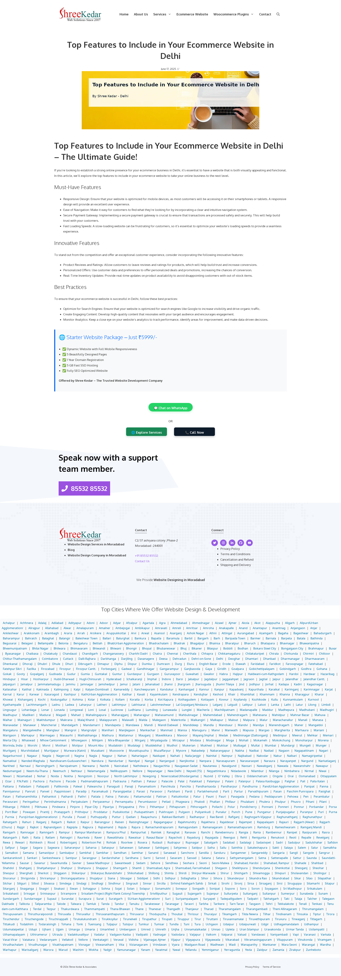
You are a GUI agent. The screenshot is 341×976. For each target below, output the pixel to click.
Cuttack (68, 659)
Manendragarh (279, 725)
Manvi (216, 730)
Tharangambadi (256, 909)
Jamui (124, 684)
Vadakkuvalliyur (78, 934)
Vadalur (99, 934)
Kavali (141, 694)
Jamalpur (27, 684)
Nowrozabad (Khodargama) (180, 776)
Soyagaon (271, 889)
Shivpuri (280, 873)
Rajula (122, 827)
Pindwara (58, 807)
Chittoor (324, 654)
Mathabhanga (87, 735)
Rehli (243, 837)
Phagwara (182, 802)
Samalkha (329, 848)
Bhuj (183, 648)
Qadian (131, 817)
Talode (61, 904)
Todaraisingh (47, 924)
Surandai (67, 899)
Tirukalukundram (85, 919)
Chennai (172, 654)
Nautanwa (210, 766)
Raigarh (56, 822)
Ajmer (233, 623)
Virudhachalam (13, 945)
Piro (142, 807)
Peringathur (31, 802)
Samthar (137, 853)
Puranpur (306, 812)
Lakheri (102, 705)
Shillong (153, 873)
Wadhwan (217, 945)
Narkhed (9, 766)
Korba (149, 699)
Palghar (290, 781)
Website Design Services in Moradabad (96, 544)
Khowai (8, 699)
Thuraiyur (210, 914)
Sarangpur (89, 858)
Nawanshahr (302, 766)
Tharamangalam (230, 909)
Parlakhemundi (207, 791)
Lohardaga (29, 710)
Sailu (223, 848)
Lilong (312, 705)
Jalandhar (292, 679)
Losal (102, 710)
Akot (257, 623)
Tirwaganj (298, 919)
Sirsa (250, 883)
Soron (255, 889)
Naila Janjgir (193, 756)
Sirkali (212, 883)
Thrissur (193, 914)
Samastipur (46, 853)
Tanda (105, 904)
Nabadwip (198, 751)
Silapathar (324, 878)
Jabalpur (193, 679)
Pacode (71, 781)
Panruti (30, 791)
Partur (238, 791)
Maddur (267, 710)
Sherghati (26, 873)
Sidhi (156, 878)
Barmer (255, 638)
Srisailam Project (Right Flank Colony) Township (113, 893)
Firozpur (65, 669)
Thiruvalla (64, 914)
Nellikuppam (118, 771)
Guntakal (101, 674)
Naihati (175, 756)
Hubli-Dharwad (64, 679)
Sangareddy (259, 853)
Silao (309, 878)
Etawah (241, 664)
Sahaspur (108, 848)
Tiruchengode (34, 919)
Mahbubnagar (188, 715)
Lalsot (262, 705)
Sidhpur (170, 878)
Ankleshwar (11, 633)
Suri (167, 899)
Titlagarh (316, 919)
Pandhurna (250, 786)
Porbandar (316, 807)
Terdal (37, 909)
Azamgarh (266, 633)
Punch (236, 812)
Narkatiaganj (327, 761)
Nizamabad (24, 776)
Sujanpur (213, 893)
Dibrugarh (85, 664)
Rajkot (34, 827)
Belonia (63, 643)
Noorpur (103, 776)
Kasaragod (51, 694)
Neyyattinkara (216, 771)
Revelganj (322, 837)
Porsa (333, 807)
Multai (255, 745)
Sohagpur (89, 889)
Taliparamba (43, 904)
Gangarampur (169, 669)
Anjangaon (298, 628)
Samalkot (11, 853)
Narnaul (25, 766)
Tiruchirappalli (58, 919)
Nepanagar (155, 771)
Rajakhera (208, 822)
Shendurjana (261, 868)
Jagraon (249, 679)
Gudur (71, 674)
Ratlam (50, 837)
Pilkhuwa (41, 807)
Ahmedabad (179, 623)
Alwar (67, 628)
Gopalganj (37, 674)
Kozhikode (259, 699)
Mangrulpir (89, 730)
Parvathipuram (258, 791)
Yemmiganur (210, 950)
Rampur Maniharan (88, 832)
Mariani (319, 730)
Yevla (248, 950)
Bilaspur (212, 648)
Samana (28, 853)
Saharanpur (72, 848)
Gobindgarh (288, 669)
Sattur (297, 858)
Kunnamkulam (293, 699)
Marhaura (301, 730)
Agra (162, 623)
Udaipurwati (247, 924)
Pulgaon (184, 812)
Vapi (296, 934)
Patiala (95, 796)
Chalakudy (51, 654)
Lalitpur (247, 705)
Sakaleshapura (257, 848)
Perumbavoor (147, 802)
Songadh (198, 889)
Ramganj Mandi (311, 827)
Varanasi (310, 934)
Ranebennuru (224, 832)
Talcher (312, 899)
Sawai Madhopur (98, 863)
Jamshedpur (107, 684)
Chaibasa (32, 654)
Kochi (41, 699)
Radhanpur (197, 817)
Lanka (275, 705)
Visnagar (84, 945)
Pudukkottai (121, 812)
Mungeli (305, 745)
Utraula (57, 934)
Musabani (97, 751)
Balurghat (122, 638)
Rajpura (88, 827)
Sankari (32, 858)
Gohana (321, 669)
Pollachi (217, 807)
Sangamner (238, 853)
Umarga (74, 929)
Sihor (204, 878)
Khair (231, 694)
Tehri (269, 904)
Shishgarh (241, 873)
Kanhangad (186, 689)
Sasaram (176, 858)
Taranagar (172, 904)
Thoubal (176, 914)
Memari (328, 735)
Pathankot (49, 796)
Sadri (279, 842)
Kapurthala (256, 689)
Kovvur (224, 699)
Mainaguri (24, 720)
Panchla (185, 786)
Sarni (147, 858)
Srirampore (68, 893)
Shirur (225, 873)
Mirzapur (178, 740)
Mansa (182, 730)
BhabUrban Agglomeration (125, 643)
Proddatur (101, 812)
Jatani (136, 684)
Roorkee (126, 842)
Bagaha (283, 633)
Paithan (136, 781)
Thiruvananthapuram (110, 914)
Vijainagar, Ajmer (155, 940)
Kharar (319, 694)
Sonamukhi (162, 889)
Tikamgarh (229, 914)
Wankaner (269, 945)
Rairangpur (102, 822)
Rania (257, 832)
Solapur (145, 889)
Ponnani (267, 807)
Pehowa (292, 796)
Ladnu (56, 705)
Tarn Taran (237, 904)
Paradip (81, 791)
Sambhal (85, 853)
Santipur (71, 858)
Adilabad (57, 623)
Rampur (64, 832)
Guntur (117, 674)
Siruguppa (295, 883)
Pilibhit (25, 807)
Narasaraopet (249, 761)
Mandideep (190, 725)
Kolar (91, 699)
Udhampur (311, 924)
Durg (178, 664)
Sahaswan (126, 848)
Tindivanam (283, 914)
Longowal (76, 710)
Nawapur (322, 766)
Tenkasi (317, 904)
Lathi (287, 705)
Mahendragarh (237, 715)
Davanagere (146, 659)
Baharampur (11, 638)
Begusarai (9, 643)
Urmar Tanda (295, 929)
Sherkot (43, 873)
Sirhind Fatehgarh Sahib (187, 883)
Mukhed (206, 745)
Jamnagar (86, 684)
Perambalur (322, 796)
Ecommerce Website (192, 14)
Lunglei (187, 710)
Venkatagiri (100, 940)
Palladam (25, 786)
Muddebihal (153, 745)
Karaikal (274, 689)
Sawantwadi (123, 863)
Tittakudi (9, 924)
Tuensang (94, 924)
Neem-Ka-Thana (37, 771)
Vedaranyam (48, 940)
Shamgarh (120, 868)
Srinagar (29, 893)
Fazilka (31, 669)
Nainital (211, 756)
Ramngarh (47, 832)
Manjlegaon (127, 730)
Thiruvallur (83, 914)
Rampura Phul (116, 832)
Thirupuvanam (13, 914)
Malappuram (108, 720)
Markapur (28, 735)
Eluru (190, 664)
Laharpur (85, 705)
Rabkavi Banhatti (173, 817)
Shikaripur (79, 873)
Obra (238, 776)
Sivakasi (59, 889)
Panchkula (168, 786)
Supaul (51, 899)
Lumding (152, 710)
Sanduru (219, 853)
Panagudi (113, 786)
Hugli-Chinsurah (90, 679)
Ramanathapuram (240, 827)
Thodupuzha (157, 914)
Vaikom (211, 934)
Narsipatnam (68, 766)
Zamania (278, 950)
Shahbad (317, 863)
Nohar (41, 776)
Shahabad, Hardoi (246, 863)
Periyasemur (101, 802)
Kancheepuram (144, 689)
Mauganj (144, 735)
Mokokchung (281, 740)
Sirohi (225, 883)
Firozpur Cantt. (86, 669)
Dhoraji (28, 664)
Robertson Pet (91, 842)
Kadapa (284, 684)
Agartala (148, 623)
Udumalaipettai (13, 929)
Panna (324, 786)
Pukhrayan (166, 812)
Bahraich (31, 638)
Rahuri (26, 822)
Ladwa (69, 705)
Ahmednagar (201, 623)
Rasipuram (309, 832)
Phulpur (280, 802)
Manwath (231, 730)
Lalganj (217, 705)
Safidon (333, 842)
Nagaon (284, 751)
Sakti (275, 848)
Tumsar (159, 924)
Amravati (161, 628)
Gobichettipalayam (261, 669)
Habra (223, 674)
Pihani (310, 802)
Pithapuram (177, 807)
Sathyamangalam (241, 858)
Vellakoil (67, 940)
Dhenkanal (10, 664)
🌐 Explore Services (146, 432)
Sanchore (187, 853)
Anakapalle (226, 628)
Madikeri (28, 715)
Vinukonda (305, 940)
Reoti (292, 837)
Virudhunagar (37, 945)
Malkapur (216, 720)
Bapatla (156, 638)
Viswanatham (105, 945)
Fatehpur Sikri (12, 669)
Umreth (161, 929)
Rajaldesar (227, 822)
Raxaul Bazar (155, 837)
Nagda (46, 756)
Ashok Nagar (195, 633)
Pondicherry (248, 807)
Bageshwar (300, 633)
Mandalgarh (69, 725)
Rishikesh (36, 842)
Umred (145, 929)
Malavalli (128, 720)
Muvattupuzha (139, 751)
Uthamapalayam (14, 934)
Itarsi (179, 679)
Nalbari (292, 756)
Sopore (230, 889)
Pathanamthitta (26, 796)
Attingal (227, 633)
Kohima (77, 699)
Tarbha (203, 904)
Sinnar (147, 883)
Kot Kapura (165, 699)
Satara (220, 858)
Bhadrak (179, 643)
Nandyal (134, 761)
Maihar (7, 720)
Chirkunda (291, 654)
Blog (71, 550)
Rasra (326, 832)
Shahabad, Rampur (276, 863)
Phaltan (215, 802)
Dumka (147, 664)
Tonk (79, 924)
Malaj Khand (86, 720)
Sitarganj (9, 889)
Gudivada (55, 674)
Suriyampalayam (187, 899)
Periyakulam (79, 802)
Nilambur (257, 771)
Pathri (82, 796)
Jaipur (276, 679)
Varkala (326, 934)
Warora (48, 950)
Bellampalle (45, 643)
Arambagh (52, 633)
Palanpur (245, 781)
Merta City (10, 740)
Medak (223, 735)
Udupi (33, 929)
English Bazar (208, 664)
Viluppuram (285, 940)
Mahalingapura (96, 715)
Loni (91, 710)
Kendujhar (201, 694)
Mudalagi (134, 745)
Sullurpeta (231, 893)
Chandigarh (90, 654)
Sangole (308, 853)
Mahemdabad (212, 715)
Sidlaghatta (188, 878)
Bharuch (250, 643)
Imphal (152, 679)
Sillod (35, 883)
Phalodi (199, 802)
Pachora (38, 781)
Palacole (167, 781)
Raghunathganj (287, 817)
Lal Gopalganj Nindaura (192, 705)
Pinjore (75, 807)
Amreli (176, 628)
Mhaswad (28, 740)
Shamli (136, 868)
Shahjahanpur (46, 868)
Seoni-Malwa (220, 863)
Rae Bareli (216, 817)
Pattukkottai (180, 796)
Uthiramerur (38, 934)
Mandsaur (226, 725)
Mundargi (287, 745)
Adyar (117, 623)
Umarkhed (107, 929)
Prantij (44, 812)
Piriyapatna (126, 807)
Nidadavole (238, 771)
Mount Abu (95, 745)
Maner (298, 725)
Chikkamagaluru (229, 654)
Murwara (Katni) (75, 751)
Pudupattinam (144, 812)
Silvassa (49, 883)
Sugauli (177, 893)
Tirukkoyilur (110, 919)
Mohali (243, 740)
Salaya (288, 848)
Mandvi (243, 725)
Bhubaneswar (166, 648)
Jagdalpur (210, 679)
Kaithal (26, 689)
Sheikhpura (240, 868)
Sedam (140, 863)
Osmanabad (307, 776)
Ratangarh (10, 837)
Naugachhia (161, 766)
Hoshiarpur (41, 679)
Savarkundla (58, 863)
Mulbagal (239, 745)
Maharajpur (142, 715)
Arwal (145, 633)
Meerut (297, 735)
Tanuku (134, 904)
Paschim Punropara (300, 791)
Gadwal (126, 669)
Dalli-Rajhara (87, 659)
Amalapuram (85, 628)
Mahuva (320, 715)
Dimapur (103, 664)
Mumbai (270, 745)
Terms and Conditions (235, 554)
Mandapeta (113, 725)
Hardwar (309, 674)
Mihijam (97, 740)
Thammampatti (94, 909)
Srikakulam (314, 889)
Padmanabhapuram (94, 781)
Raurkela (83, 837)
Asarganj (176, 633)
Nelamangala (96, 771)
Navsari (247, 766)
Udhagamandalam (286, 924)
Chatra (157, 654)
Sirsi (279, 883)
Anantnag (278, 628)
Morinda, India (13, 745)
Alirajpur (34, 628)
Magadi (61, 715)
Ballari (107, 638)
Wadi (232, 945)
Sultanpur (269, 893)
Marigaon (9, 735)
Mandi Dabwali (168, 725)
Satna (262, 858)
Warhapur (10, 950)
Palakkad (196, 781)
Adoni (90, 623)
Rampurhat (138, 832)
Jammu (70, 684)
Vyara (175, 945)
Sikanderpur (235, 878)
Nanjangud (166, 761)
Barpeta (286, 638)
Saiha (211, 848)
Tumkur (144, 924)
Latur (299, 705)
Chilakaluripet (254, 654)
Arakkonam (31, 633)
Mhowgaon (79, 740)
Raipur (85, 822)
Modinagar (213, 740)
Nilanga (274, 771)
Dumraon (163, 664)
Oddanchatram (257, 776)
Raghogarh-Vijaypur (258, 817)
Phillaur (230, 802)
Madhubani (307, 710)
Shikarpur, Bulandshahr (106, 873)
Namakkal (9, 761)
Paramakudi (100, 791)
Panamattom (147, 786)
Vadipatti (142, 934)
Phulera (264, 802)
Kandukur (167, 689)
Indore (166, 679)
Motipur (77, 745)
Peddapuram (273, 796)
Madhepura (286, 710)
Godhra (306, 669)
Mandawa (132, 725)
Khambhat (247, 694)
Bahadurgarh (323, 633)
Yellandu (191, 950)
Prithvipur (81, 812)
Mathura (108, 735)
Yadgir (107, 950)
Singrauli (132, 883)
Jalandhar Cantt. (314, 679)
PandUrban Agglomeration (281, 786)
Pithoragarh (199, 807)
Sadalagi (245, 842)
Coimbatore (50, 659)
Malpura (249, 720)
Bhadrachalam (159, 643)
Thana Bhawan (120, 909)
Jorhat (269, 684)
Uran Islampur (249, 929)
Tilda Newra (250, 914)
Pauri (222, 796)
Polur (231, 807)
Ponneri (283, 807)
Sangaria (279, 853)
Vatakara (29, 940)
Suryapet (209, 899)
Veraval (118, 940)
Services (159, 14)
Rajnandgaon (53, 827)
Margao (264, 730)
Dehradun (179, 659)
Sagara (37, 848)
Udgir (265, 924)
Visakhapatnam (62, 945)
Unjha (175, 929)
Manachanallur (283, 720)
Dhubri (42, 664)
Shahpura (84, 868)
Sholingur (320, 873)
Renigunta (259, 837)
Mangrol (70, 730)
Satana (206, 858)
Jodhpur (254, 684)
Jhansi (169, 684)
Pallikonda (61, 786)
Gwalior (209, 674)
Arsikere (95, 633)
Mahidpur (278, 715)
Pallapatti (42, 786)
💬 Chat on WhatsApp (170, 408)
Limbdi (326, 705)
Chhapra (207, 654)
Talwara (76, 904)
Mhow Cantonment (53, 740)
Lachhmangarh (36, 705)
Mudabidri (116, 745)
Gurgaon (153, 674)
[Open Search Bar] (278, 14)
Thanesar (155, 909)
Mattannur (126, 735)
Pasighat (324, 791)
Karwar (34, 694)
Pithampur (157, 807)
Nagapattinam (304, 751)
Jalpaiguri (9, 684)
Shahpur (66, 868)
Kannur (204, 689)
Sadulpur (294, 842)
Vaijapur (195, 934)
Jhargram (184, 684)
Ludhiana (134, 710)
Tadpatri (252, 899)
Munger (321, 745)
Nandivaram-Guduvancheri (68, 761)
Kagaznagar (315, 684)
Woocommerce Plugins (231, 14)
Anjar (313, 628)
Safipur (10, 848)
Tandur (119, 904)
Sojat (118, 889)
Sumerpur (288, 893)
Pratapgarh (62, 812)
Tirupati (167, 919)
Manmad (167, 730)
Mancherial (48, 725)
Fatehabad (315, 664)
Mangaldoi (315, 725)
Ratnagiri (66, 837)
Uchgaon (212, 924)
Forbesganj (108, 669)
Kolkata (105, 699)
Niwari (7, 776)
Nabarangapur (220, 751)
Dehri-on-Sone (201, 659)
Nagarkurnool (12, 756)
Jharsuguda (203, 684)
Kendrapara (181, 694)
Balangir (64, 638)
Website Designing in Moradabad (179, 580)
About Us (141, 14)
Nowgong (149, 776)
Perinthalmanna (55, 802)
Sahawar (144, 848)
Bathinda (316, 638)
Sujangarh (194, 893)
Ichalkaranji (134, 679)
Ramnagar (27, 832)
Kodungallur (59, 699)
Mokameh (260, 740)
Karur (20, 694)
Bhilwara (59, 648)
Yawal (176, 950)
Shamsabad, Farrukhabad (192, 868)
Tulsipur (128, 924)
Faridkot (275, 664)
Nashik (104, 766)
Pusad (81, 817)
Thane (139, 909)
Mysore (181, 751)
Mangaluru (10, 730)
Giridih (221, 669)
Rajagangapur (163, 822)
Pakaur (151, 781)
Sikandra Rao (258, 878)
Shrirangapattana (73, 878)
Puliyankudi (203, 812)
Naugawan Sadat (186, 766)
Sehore (155, 863)
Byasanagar (13, 654)
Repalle (306, 837)
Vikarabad (232, 940)
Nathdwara (140, 766)
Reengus (229, 837)
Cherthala (189, 654)
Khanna (285, 694)
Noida (55, 776)
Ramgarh (9, 832)
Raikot (71, 822)
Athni (212, 633)
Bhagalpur (197, 643)
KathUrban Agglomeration (99, 694)
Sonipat (215, 889)
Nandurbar (116, 761)
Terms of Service (272, 966)
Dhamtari (251, 659)
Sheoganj (301, 868)
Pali (302, 781)
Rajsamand (105, 827)
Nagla (93, 756)
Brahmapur (316, 648)
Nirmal (309, 771)
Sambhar (102, 853)
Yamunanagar (126, 950)
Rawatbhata (115, 837)
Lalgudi (232, 705)
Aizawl (219, 623)
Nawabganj (264, 766)
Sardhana (131, 858)
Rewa (6, 842)
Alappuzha (273, 623)
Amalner (104, 628)
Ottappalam (328, 776)
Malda (143, 720)
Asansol (159, 633)
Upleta (230, 929)
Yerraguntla (232, 950)
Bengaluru (81, 643)
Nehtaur (76, 771)
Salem (302, 848)
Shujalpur (96, 878)
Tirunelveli (130, 919)
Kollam (120, 699)
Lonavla (59, 710)
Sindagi (81, 883)
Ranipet (292, 832)
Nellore (137, 771)
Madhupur (10, 715)
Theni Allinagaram (285, 909)
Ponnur (299, 807)
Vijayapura (193, 940)
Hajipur (238, 674)
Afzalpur (131, 623)
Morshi (32, 745)
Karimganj (292, 689)
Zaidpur (262, 950)
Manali (302, 720)
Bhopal (146, 648)
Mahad (76, 715)
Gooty (21, 674)
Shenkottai (282, 868)
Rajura (136, 827)
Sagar (24, 848)
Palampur (213, 781)
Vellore (83, 940)
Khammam (267, 694)
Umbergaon (128, 929)
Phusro (296, 802)
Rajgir (21, 827)
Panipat (309, 786)
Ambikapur (142, 628)
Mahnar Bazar (299, 715)
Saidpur (197, 848)
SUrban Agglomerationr (144, 899)
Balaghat (48, 638)
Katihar (127, 694)
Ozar (8, 781)
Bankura (140, 638)
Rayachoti (175, 837)
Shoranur (9, 878)
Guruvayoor (172, 674)
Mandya (258, 725)
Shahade (300, 863)
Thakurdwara (70, 909)
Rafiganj (233, 817)
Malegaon (159, 720)
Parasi (141, 791)
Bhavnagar (287, 643)
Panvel (44, 791)
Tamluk (91, 904)
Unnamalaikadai (195, 929)
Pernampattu (124, 802)
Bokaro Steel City (264, 648)
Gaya (208, 669)
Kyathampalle (12, 705)
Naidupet (159, 756)
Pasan (278, 791)
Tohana (66, 924)
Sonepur (181, 889)
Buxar (333, 648)
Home (124, 14)
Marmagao (47, 735)
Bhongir (131, 648)
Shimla (169, 873)
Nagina (79, 756)
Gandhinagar (146, 669)
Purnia (9, 817)
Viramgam (325, 940)
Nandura (97, 761)
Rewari (20, 842)
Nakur (278, 756)
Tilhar (267, 914)
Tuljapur (111, 924)
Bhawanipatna (309, 643)
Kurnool (313, 699)
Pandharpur (229, 786)
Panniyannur (11, 791)
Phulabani (247, 802)
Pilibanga (9, 807)
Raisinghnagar (139, 822)
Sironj (238, 883)
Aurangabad (245, 633)
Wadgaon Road (195, 945)
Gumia (85, 674)
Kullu (274, 699)
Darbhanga (108, 659)
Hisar (24, 679)
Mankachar (147, 730)
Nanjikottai (187, 761)
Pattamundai (142, 796)
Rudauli (157, 842)
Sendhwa (171, 863)
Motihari (61, 745)
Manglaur (52, 730)
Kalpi (77, 689)
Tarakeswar (152, 904)
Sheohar (318, 868)
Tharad (208, 909)
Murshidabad (30, 751)
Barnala (271, 638)
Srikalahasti (10, 893)
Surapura (85, 899)
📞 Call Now (194, 432)
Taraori (189, 904)
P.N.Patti (22, 781)
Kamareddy (121, 689)
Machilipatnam (225, 710)
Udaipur (228, 924)
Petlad (166, 802)
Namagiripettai (312, 756)
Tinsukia (302, 914)
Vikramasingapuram (258, 940)
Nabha (239, 751)
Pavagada (237, 796)
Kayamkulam (158, 694)
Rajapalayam (265, 822)
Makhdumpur (46, 720)
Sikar (297, 878)
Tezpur (51, 909)
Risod (51, 842)
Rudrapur (173, 842)
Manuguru (199, 730)
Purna (333, 812)
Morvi (46, 745)
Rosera (142, 842)
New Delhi (174, 771)
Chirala (274, 654)
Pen (305, 796)
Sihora (217, 878)
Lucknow (117, 710)
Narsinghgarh (45, 766)
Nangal (149, 761)
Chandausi (70, 654)
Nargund (307, 761)
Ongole (278, 776)
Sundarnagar (33, 899)
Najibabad (244, 756)
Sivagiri (44, 889)
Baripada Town (235, 638)
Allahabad (51, 628)
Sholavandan (299, 873)
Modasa (195, 740)
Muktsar (222, 745)
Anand (243, 628)
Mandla (209, 725)
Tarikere (218, 904)
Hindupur (9, 679)
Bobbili (227, 648)
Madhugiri (327, 710)
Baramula (172, 638)
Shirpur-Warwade (203, 873)
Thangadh (173, 909)
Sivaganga (27, 889)
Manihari (108, 730)
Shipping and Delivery (235, 565)
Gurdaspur (134, 674)
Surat (100, 899)
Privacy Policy (230, 549)
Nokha (68, 776)
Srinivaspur (48, 893)
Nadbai (254, 751)
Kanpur (219, 689)
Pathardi (67, 796)
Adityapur (75, 623)
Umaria (90, 929)
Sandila (204, 853)
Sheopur (8, 873)
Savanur (39, 863)
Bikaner (197, 648)
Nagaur (32, 756)
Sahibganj (162, 848)
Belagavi (27, 643)
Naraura (269, 761)
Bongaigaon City (292, 648)
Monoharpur (304, 740)
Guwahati (192, 674)
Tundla (173, 924)
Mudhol (172, 745)
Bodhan (243, 648)
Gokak (7, 674)
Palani (229, 781)
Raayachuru (149, 817)
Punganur (264, 812)
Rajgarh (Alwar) (304, 822)
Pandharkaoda (206, 786)
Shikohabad (135, 873)
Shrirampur (48, 878)
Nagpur (107, 756)
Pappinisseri (62, 791)
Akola (245, 623)
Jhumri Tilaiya (225, 684)
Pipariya (108, 807)
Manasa (317, 720)
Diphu (118, 664)
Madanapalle (248, 710)
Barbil (188, 638)
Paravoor (156, 791)
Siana (111, 878)
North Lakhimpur (125, 776)
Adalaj (42, 623)
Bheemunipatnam (15, 648)
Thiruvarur (137, 914)
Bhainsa (214, 643)
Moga (230, 740)
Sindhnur (114, 883)
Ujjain (60, 929)
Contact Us (142, 561)
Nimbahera (291, 771)
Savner (77, 863)
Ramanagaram (213, 827)
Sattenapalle (279, 858)
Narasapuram (225, 761)
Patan (7, 796)
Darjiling (126, 659)
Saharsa (91, 848)
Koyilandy (240, 699)
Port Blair (11, 812)
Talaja (298, 899)
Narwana (88, 766)
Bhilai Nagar (40, 648)
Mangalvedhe (32, 730)
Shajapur (102, 868)
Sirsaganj (265, 883)
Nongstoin (85, 776)
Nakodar (262, 756)
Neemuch (59, 771)
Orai (291, 776)
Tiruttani (212, 919)
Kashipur (70, 694)
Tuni (186, 924)
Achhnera (26, 623)
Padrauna (119, 781)
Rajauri (284, 822)
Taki (286, 899)
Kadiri (298, 684)
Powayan (29, 812)
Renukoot (277, 837)
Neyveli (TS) (194, 771)
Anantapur (260, 628)
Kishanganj (25, 699)
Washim (78, 950)
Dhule (56, 664)
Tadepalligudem (231, 899)
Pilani (323, 802)
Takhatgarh (271, 899)
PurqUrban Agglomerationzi (38, 817)
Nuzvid (208, 776)
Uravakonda (272, 929)
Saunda (312, 858)
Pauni (210, 796)
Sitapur (330, 883)
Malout (233, 720)
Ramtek (156, 832)
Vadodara (178, 934)
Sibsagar (126, 878)
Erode (227, 664)
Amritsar (192, 628)
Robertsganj (68, 842)
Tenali (303, 904)
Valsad (241, 934)
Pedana (254, 796)
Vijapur (176, 940)
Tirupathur (149, 919)
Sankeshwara (51, 858)
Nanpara (205, 761)
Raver (98, 837)
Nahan (122, 756)
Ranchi (205, 832)
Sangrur (324, 853)
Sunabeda (306, 893)
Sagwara (53, 848)
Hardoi (293, 674)
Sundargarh (11, 899)
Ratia (37, 837)
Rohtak (111, 842)
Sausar (24, 863)
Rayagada (211, 837)
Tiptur (317, 914)
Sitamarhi (313, 883)
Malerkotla (178, 720)
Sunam (323, 893)
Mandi (148, 725)
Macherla (203, 710)
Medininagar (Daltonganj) (250, 735)
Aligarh (290, 623)
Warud (63, 950)
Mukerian (188, 745)
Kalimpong (61, 689)
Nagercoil (62, 756)
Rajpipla (72, 827)
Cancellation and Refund (236, 559)
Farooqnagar (294, 664)
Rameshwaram (285, 827)
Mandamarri (91, 725)
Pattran (161, 796)
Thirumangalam (313, 909)
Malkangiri (198, 720)
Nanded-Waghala (33, 761)
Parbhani (174, 791)
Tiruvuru (280, 919)
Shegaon (221, 868)
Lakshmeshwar (160, 705)
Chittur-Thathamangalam (20, 659)
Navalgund (229, 766)
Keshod (218, 694)
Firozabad (47, 669)
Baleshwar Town (86, 638)
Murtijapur (51, 751)
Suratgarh (116, 899)
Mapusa (248, 730)
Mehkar (312, 735)
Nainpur (227, 756)
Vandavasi (258, 934)
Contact (265, 14)
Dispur (132, 664)
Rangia (243, 832)
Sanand (153, 853)
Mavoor (182, 735)
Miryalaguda (158, 740)
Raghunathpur (312, 817)
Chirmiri (308, 654)
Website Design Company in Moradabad (97, 555)
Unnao (215, 929)
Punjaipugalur (285, 812)
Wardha (325, 945)
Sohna (105, 889)
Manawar (29, 725)
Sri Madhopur (292, 889)
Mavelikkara (164, 735)
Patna (109, 796)
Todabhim (26, 924)
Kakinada (42, 689)
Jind (241, 684)
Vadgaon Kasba (120, 934)
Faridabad (257, 664)
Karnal (7, 694)
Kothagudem (187, 699)
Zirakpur (295, 950)
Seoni (203, 863)
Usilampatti (316, 929)
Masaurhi (66, 735)
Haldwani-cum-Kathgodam (266, 674)
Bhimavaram (79, 648)
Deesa (163, 659)
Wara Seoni (289, 945)
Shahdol (8, 868)
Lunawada (170, 710)
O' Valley (224, 776)
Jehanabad (152, 684)
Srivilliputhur (158, 893)
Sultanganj (250, 893)
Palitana (8, 786)
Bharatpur (232, 643)
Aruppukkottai (116, 633)
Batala (301, 638)
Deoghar (234, 659)
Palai (181, 781)
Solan (130, 889)
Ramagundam (187, 827)
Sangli (294, 853)
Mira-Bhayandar (119, 740)
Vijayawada (212, 940)
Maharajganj (120, 715)
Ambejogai (122, 628)
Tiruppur (183, 919)
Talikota (24, 904)
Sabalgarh (211, 842)
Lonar (45, 710)
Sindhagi (97, 883)
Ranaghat (173, 832)
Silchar (7, 883)
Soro (243, 889)
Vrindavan (160, 945)
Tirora (330, 914)
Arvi (133, 633)
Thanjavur (192, 909)
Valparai (226, 934)
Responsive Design (76, 199)
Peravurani (10, 802)
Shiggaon (60, 873)
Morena (323, 740)
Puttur (116, 817)
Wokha (93, 950)
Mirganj (140, 740)
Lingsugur (10, 710)
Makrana (66, 720)
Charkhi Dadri (138, 654)
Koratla (135, 699)
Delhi (219, 659)
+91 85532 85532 (146, 555)
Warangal (308, 945)
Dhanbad (269, 659)
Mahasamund (164, 715)
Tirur (197, 919)
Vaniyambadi (279, 934)
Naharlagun (140, 756)
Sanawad (170, 853)
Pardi (188, 791)
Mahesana (260, 715)
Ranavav (190, 832)
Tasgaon (255, 904)
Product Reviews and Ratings (83, 265)
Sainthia (236, 848)
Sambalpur (66, 853)
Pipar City (91, 807)
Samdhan (120, 853)
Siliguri (21, 883)
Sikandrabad (280, 878)
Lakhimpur (119, 705)
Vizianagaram (138, 945)
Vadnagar (159, 934)
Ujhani (46, 929)
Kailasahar (10, 689)
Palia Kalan (317, 781)
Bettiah (97, 643)
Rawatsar (135, 837)
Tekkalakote (286, 904)
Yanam (145, 950)
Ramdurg (263, 827)
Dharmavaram (314, 659)
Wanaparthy (249, 945)
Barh (217, 638)
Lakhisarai (138, 705)
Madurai (45, 715)
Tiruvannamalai (233, 919)
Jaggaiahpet (231, 679)
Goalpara (237, 669)
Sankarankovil (12, 858)
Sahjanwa (180, 848)
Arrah (81, 633)
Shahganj (25, 868)
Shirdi (182, 873)
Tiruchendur (11, 919)
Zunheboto (313, 950)
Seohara (188, 863)
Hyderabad (113, 679)
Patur (197, 796)
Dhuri (69, 664)
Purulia (67, 817)
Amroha (208, 628)
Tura (197, 924)
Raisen (119, 822)
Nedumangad (12, 771)
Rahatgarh (10, 822)
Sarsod (160, 858)
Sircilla (161, 883)
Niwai (322, 771)
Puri (321, 812)
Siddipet (142, 878)
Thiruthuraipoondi (40, 914)
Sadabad (229, 842)
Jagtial (263, 679)
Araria (68, 633)
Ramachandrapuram (159, 827)
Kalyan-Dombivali (97, 689)
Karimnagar (312, 689)
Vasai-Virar (10, 940)
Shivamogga (261, 873)
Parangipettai (122, 791)
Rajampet (245, 822)
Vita (121, 945)
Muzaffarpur (162, 751)
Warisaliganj (30, 950)
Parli (226, 791)
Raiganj (41, 822)
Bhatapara (268, 643)
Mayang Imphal (203, 735)
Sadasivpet (263, 842)
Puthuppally (99, 817)
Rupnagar (192, 842)
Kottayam (207, 699)
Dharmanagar (290, 659)
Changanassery (113, 654)
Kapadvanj (236, 689)
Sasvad (191, 858)
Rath (25, 837)
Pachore (55, 781)
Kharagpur (302, 694)
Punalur (221, 812)
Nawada (282, 766)
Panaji (129, 786)
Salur (314, 848)
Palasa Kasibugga (268, 781)
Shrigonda (28, 878)
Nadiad (269, 751)
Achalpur (9, 623)
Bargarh (203, 638)
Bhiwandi (99, 648)
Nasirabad (121, 766)
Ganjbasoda (192, 669)
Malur (264, 720)
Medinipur (280, 735)
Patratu (123, 796)
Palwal (77, 786)
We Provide (145, 580)
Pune (248, 812)
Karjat (329, 689)
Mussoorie (116, 751)
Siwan (74, 889)
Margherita (282, 730)
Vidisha (133, 940)
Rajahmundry (187, 822)
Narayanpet (288, 761)
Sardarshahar (111, 858)
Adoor (104, 623)
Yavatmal (161, 950)
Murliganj (9, 751)
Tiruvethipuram (259, 919)
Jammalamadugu (49, 684)
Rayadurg (193, 837)
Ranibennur (274, 832)
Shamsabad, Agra (158, 868)
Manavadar (10, 725)
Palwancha (94, 786)
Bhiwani (115, 648)
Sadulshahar (313, 842)
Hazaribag (327, 674)
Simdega (65, 883)
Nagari (323, 751)
